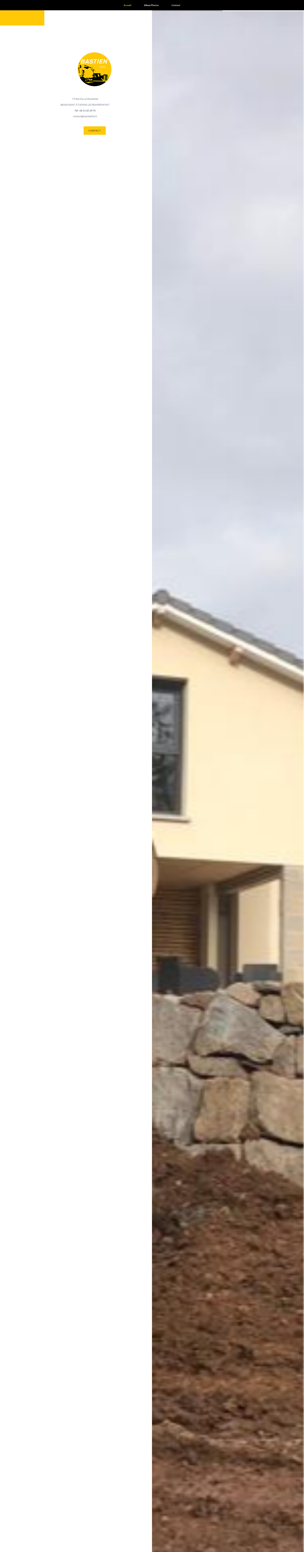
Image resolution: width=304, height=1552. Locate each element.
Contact (95, 130)
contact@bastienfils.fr (85, 116)
